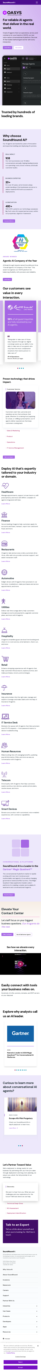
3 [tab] (21, 368)
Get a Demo (18, 47)
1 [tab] (17, 368)
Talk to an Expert (8, 457)
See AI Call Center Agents (24, 934)
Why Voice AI (7, 1269)
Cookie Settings (20, 1356)
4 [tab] (23, 368)
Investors (6, 1280)
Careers (5, 1290)
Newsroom (7, 1285)
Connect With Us (9, 221)
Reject (20, 1362)
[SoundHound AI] (9, 2)
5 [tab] (22, 1070)
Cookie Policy (10, 1353)
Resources (6, 1332)
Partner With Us (8, 1301)
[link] (20, 316)
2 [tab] (19, 368)
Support (6, 1295)
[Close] (38, 1346)
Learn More (7, 47)
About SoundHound (10, 1275)
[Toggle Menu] (36, 2)
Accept (20, 1367)
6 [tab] (24, 1070)
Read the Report (8, 895)
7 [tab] (25, 1070)
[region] (20, 1357)
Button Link (11, 1044)
